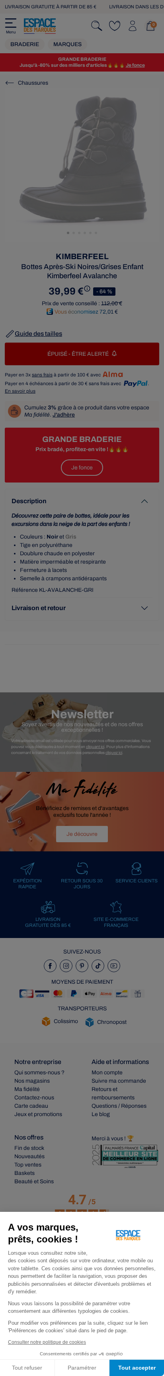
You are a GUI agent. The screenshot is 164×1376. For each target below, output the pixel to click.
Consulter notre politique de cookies (47, 1342)
